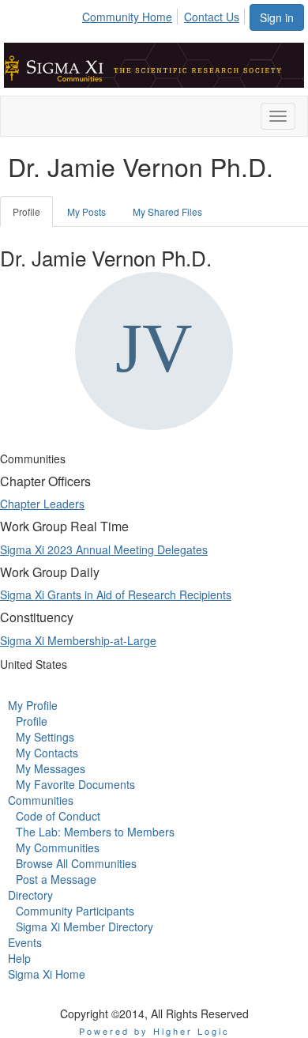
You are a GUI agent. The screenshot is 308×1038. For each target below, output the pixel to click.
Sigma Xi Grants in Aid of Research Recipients (115, 594)
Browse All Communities (76, 863)
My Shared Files (167, 211)
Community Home (127, 17)
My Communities (58, 847)
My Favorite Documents (75, 784)
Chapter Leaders (42, 503)
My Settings (45, 737)
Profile (26, 211)
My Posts (86, 211)
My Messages (50, 768)
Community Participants (75, 911)
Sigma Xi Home (46, 974)
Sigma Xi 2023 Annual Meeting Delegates (104, 549)
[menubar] (165, 14)
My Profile (33, 705)
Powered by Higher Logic (154, 1031)
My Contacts (47, 753)
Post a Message (56, 879)
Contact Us (211, 17)
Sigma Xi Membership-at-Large (78, 640)
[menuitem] (131, 14)
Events (25, 942)
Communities (40, 800)
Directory (30, 895)
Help (19, 958)
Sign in (277, 17)
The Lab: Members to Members (95, 832)
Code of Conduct (58, 816)
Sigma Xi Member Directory (84, 926)
